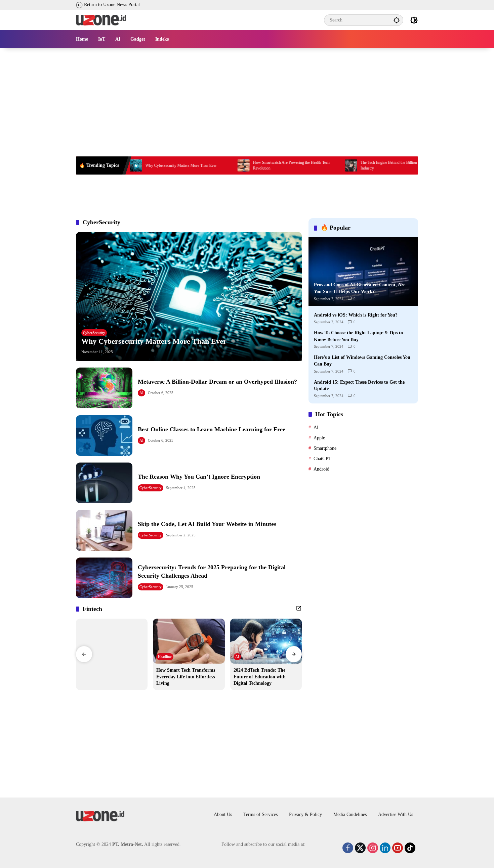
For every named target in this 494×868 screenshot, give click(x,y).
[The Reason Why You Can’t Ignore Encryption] (104, 483)
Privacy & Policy (305, 814)
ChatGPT (322, 458)
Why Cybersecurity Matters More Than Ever (152, 165)
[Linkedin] (380, 846)
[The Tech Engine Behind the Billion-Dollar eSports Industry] (323, 165)
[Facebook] (342, 846)
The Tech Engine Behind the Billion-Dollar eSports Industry (372, 165)
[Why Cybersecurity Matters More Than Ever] (189, 296)
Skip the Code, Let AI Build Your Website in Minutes (207, 524)
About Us (223, 814)
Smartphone (325, 447)
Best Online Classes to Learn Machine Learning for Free (211, 429)
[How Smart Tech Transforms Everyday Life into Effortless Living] (188, 641)
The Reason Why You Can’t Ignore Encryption (199, 476)
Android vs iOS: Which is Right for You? (356, 314)
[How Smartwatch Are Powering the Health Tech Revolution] (215, 165)
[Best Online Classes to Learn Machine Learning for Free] (104, 435)
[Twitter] (355, 846)
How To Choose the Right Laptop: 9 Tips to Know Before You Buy (358, 336)
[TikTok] (405, 846)
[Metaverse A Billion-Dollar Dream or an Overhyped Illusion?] (104, 388)
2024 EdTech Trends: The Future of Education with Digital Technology (260, 677)
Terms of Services (260, 814)
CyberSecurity (94, 333)
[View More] (299, 608)
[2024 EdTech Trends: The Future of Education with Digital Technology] (266, 641)
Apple (319, 437)
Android (321, 468)
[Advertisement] (247, 98)
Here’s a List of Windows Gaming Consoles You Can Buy (362, 361)
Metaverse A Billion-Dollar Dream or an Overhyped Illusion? (217, 381)
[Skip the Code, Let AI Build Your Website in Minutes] (104, 530)
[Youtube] (392, 846)
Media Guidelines (350, 814)
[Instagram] (367, 846)
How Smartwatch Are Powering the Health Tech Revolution (262, 165)
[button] (396, 20)
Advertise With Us (395, 814)
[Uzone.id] (101, 19)
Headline (165, 657)
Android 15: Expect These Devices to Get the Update (359, 385)
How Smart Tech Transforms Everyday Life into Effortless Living (185, 677)
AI (141, 393)
